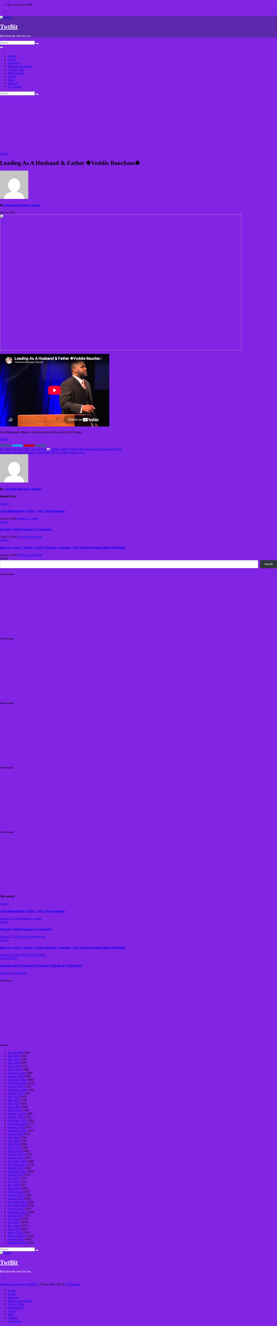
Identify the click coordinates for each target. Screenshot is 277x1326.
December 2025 (17, 1079)
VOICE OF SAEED (29, 555)
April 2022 (14, 1229)
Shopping (13, 62)
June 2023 (14, 1181)
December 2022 (17, 1201)
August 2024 (15, 1134)
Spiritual (13, 83)
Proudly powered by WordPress (19, 1284)
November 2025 (17, 1083)
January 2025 (16, 1117)
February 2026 (16, 1072)
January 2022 (16, 1239)
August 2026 (15, 1052)
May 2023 (14, 1184)
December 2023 (17, 1161)
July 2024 (13, 1137)
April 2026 (14, 1066)
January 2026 (16, 1076)
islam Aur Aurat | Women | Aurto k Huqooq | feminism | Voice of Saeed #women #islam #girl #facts (63, 547)
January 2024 (16, 1157)
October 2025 (16, 1086)
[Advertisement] (138, 123)
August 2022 (15, 1215)
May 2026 (14, 1062)
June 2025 (14, 1100)
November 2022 (17, 1205)
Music (11, 79)
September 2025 (17, 1089)
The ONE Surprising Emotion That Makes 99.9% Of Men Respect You (42, 452)
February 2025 (16, 1113)
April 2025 (14, 1106)
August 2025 (15, 1093)
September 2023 (17, 1171)
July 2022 (13, 1218)
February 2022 (16, 1235)
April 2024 (14, 1147)
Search (4, 558)
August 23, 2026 (10, 918)
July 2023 (13, 1178)
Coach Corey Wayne (29, 536)
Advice (12, 76)
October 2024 (16, 1127)
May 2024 (14, 1144)
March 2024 (15, 1151)
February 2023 (16, 1195)
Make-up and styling (20, 66)
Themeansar (73, 1284)
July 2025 (13, 1096)
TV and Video (16, 69)
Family (12, 59)
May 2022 (14, 1225)
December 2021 (17, 1242)
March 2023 (15, 1191)
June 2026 (14, 1059)
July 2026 (13, 1056)
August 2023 (15, 1174)
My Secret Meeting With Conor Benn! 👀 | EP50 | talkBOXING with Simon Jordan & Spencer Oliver (61, 449)
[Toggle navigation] (1, 47)
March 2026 (15, 1069)
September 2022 (17, 1212)
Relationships (16, 73)
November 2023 (17, 1164)
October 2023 (16, 1168)
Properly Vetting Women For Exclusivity (26, 529)
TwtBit (9, 26)
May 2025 (14, 1103)
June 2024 (14, 1140)
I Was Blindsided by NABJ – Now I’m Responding (32, 511)
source (4, 439)
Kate (23, 973)
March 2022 (15, 1232)
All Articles (14, 86)
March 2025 (15, 1110)
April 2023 (14, 1188)
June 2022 (14, 1222)
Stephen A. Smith (27, 518)
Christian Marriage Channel (22, 205)
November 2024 (17, 1123)
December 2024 (17, 1120)
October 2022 (16, 1208)
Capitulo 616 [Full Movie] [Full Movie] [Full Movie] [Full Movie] (41, 965)
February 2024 (16, 1154)
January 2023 (16, 1198)
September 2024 (17, 1130)
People (12, 56)
